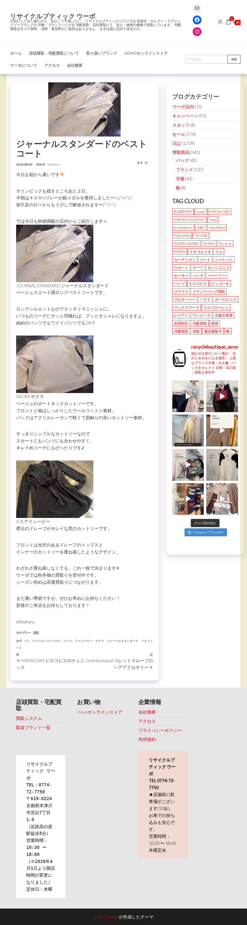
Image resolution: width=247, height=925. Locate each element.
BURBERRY (183, 211)
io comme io (183, 227)
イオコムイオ (200, 251)
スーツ (197, 267)
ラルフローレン (216, 307)
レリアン (181, 315)
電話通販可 (213, 331)
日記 (36, 632)
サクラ (99, 641)
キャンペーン (185, 115)
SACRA (68, 641)
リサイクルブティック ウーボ (53, 16)
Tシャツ (225, 243)
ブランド (184, 169)
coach (201, 211)
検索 (234, 59)
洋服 (180, 178)
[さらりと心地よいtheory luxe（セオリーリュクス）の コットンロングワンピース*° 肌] (188, 430)
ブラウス (181, 291)
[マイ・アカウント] (220, 22)
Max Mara (217, 227)
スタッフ (181, 125)
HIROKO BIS (220, 211)
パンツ (179, 283)
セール (178, 134)
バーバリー (216, 275)
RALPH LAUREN (186, 243)
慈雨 (214, 323)
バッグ (182, 160)
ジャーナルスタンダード (122, 641)
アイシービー (84, 641)
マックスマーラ (186, 307)
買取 (196, 331)
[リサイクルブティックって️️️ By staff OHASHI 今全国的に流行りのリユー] (222, 499)
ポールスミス (225, 299)
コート (205, 259)
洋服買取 (181, 331)
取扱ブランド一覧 (33, 727)
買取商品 (181, 152)
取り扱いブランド (101, 53)
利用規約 (147, 739)
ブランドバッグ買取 (208, 291)
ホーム (16, 53)
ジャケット (224, 259)
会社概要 (74, 65)
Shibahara (53, 164)
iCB (26, 641)
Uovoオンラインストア (146, 53)
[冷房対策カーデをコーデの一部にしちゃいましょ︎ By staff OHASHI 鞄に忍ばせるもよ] (222, 430)
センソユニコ (218, 267)
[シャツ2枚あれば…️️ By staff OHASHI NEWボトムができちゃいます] (188, 396)
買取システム (29, 718)
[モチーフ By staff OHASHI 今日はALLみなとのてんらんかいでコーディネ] (188, 465)
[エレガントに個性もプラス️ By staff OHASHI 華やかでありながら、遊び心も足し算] (222, 396)
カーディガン (185, 259)
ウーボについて (23, 65)
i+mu (213, 219)
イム (218, 251)
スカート (181, 267)
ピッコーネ (220, 283)
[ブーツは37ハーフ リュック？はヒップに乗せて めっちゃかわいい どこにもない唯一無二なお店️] (188, 499)
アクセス (52, 65)
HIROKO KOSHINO (189, 219)
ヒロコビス (198, 283)
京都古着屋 (224, 315)
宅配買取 (199, 323)
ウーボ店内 (183, 106)
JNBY (201, 227)
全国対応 (181, 323)
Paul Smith (182, 235)
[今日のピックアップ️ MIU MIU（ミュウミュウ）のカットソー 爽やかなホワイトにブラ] (222, 465)
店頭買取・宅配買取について (54, 53)
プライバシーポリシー (160, 730)
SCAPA (208, 243)
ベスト (205, 299)
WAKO (179, 251)
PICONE (200, 235)
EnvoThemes (106, 916)
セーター (181, 275)
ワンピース (201, 315)
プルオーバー (185, 299)
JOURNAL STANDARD (46, 641)
